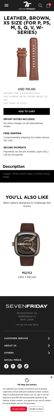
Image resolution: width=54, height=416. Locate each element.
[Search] (40, 6)
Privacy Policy (29, 403)
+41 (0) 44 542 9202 (27, 325)
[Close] (51, 377)
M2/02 (27, 272)
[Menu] (6, 6)
